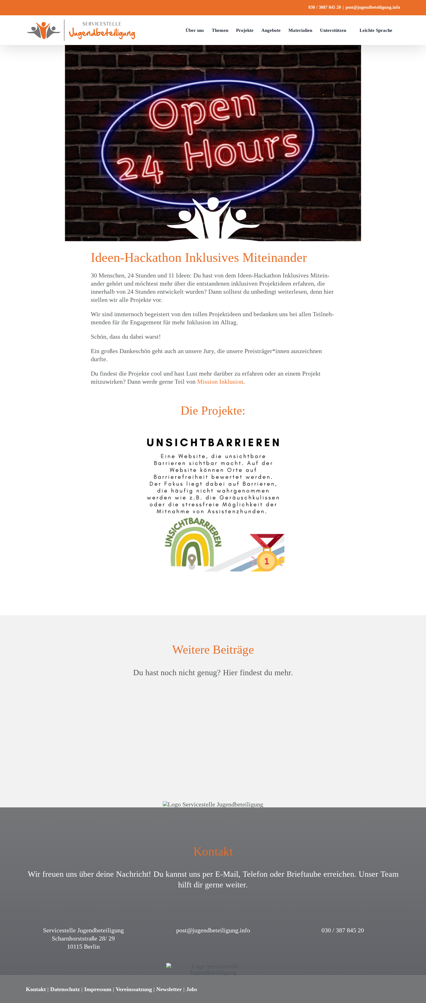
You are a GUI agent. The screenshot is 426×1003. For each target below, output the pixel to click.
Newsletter (169, 989)
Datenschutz (65, 989)
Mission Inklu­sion (220, 381)
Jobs (191, 989)
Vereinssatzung (134, 989)
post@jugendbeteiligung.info (373, 7)
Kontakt (36, 989)
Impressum (97, 989)
